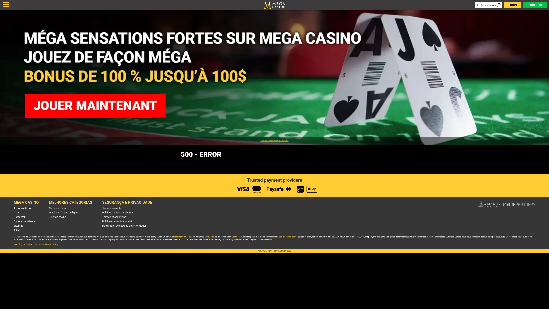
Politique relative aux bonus (117, 212)
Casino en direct (58, 208)
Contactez (19, 216)
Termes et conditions (114, 216)
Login (513, 5)
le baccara (237, 237)
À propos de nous (23, 208)
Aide (16, 212)
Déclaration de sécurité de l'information (124, 225)
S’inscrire (535, 5)
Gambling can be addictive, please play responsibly (36, 244)
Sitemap (18, 225)
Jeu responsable (111, 208)
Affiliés (17, 230)
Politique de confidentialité (117, 221)
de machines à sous (289, 237)
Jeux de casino (57, 216)
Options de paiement (25, 221)
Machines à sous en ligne (63, 212)
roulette (210, 237)
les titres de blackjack (182, 237)
